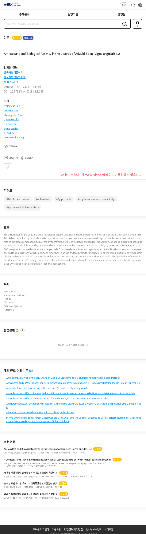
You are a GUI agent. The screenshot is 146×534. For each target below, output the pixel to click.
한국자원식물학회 (13, 72)
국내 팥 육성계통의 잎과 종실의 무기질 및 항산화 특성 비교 (30, 472)
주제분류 (24, 14)
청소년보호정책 (94, 529)
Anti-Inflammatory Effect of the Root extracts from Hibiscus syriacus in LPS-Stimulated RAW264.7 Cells (56, 398)
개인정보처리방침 (73, 529)
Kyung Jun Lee (12, 106)
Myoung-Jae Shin (13, 115)
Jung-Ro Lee (11, 110)
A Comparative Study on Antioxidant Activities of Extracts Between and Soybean (57, 459)
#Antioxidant (43, 199)
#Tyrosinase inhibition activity (22, 207)
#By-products (63, 199)
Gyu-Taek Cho (11, 119)
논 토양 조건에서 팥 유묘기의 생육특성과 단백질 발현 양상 (30, 483)
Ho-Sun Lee (10, 124)
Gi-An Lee (9, 133)
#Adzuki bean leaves (17, 199)
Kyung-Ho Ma (11, 128)
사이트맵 (108, 529)
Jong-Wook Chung (14, 137)
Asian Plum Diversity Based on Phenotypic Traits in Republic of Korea (40, 412)
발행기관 (73, 14)
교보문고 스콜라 (41, 529)
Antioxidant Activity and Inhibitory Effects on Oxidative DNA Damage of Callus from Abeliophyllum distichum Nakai (63, 377)
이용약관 (56, 529)
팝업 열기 (22, 330)
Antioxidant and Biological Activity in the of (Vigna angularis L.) (47, 448)
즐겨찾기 (136, 28)
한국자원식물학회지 (14, 77)
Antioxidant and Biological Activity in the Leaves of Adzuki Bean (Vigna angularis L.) (47, 388)
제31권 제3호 (11, 82)
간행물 (121, 14)
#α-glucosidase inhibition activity (96, 199)
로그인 (123, 5)
